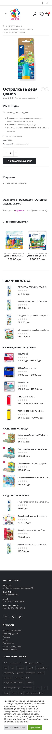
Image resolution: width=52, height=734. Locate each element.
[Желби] (41, 14)
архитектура (27, 688)
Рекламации (8, 643)
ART (5, 663)
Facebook (6, 617)
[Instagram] (47, 3)
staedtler (8, 678)
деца (20, 693)
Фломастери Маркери (12, 688)
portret (20, 673)
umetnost (19, 678)
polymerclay (9, 673)
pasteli (30, 668)
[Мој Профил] (35, 14)
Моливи (29, 683)
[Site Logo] (15, 14)
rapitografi (30, 673)
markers (20, 668)
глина (14, 693)
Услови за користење (12, 630)
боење (38, 688)
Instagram (20, 617)
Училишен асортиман (20, 144)
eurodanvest (15, 663)
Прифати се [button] (35, 727)
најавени (19, 210)
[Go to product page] (14, 240)
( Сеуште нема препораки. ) (26, 98)
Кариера (6, 637)
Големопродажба (10, 633)
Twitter (13, 617)
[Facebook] (42, 3)
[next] (47, 89)
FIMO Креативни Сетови (33, 663)
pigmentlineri (42, 668)
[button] (5, 14)
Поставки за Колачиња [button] (15, 727)
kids (12, 668)
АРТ (27, 678)
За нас (6, 640)
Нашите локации (10, 649)
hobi (6, 668)
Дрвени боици (9, 253)
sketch (40, 673)
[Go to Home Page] (3, 26)
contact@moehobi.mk (13, 601)
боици (6, 693)
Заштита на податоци (12, 646)
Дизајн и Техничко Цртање (14, 683)
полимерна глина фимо (34, 693)
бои (45, 688)
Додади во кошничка (21, 161)
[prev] (43, 89)
